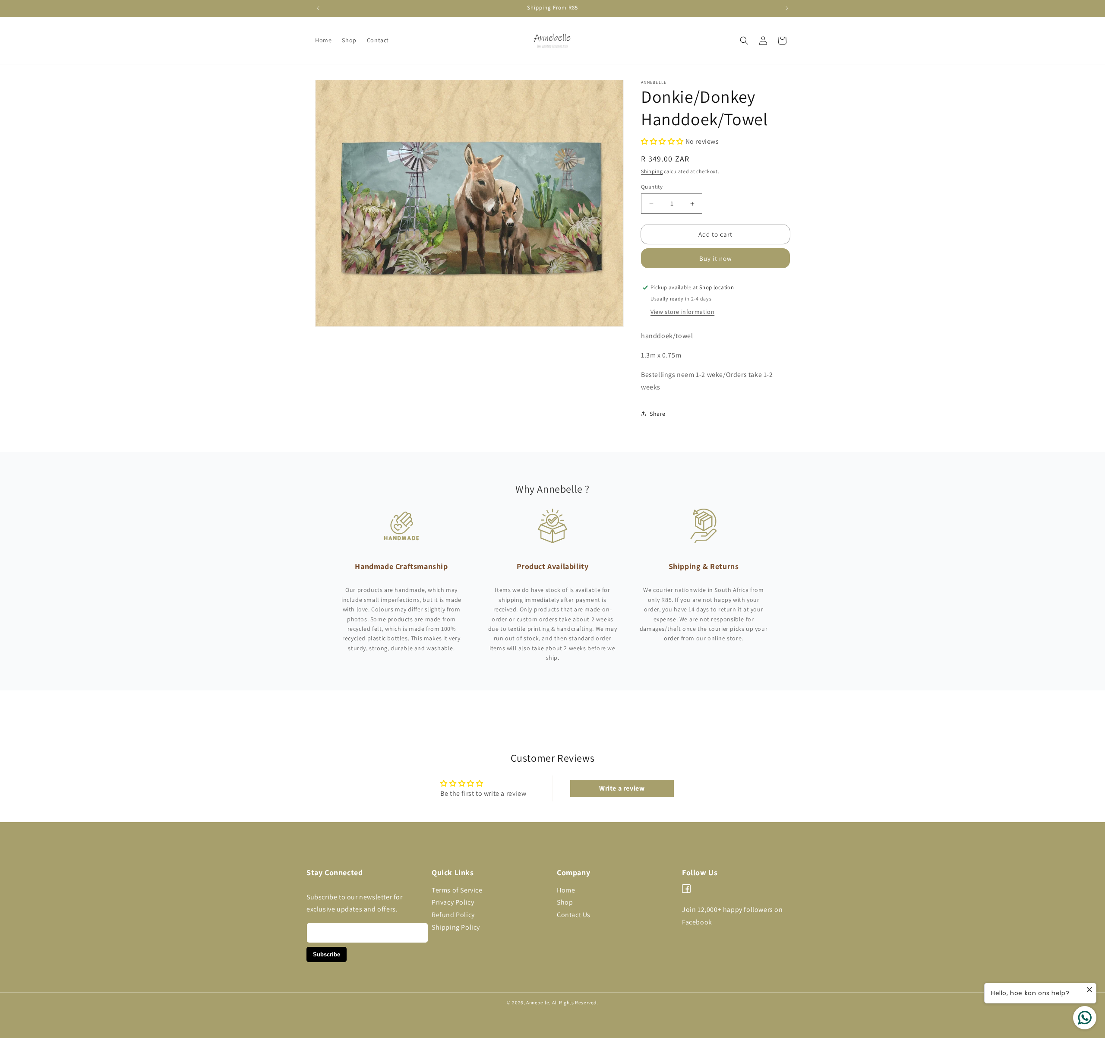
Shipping (652, 171)
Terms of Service (457, 890)
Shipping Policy (456, 927)
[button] (744, 40)
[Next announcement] (786, 8)
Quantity (652, 186)
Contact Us (573, 914)
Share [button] (658, 414)
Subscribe (326, 954)
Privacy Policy (453, 902)
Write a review (621, 788)
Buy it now (715, 258)
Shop (565, 902)
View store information (682, 312)
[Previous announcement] (318, 8)
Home (566, 890)
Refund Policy (453, 914)
